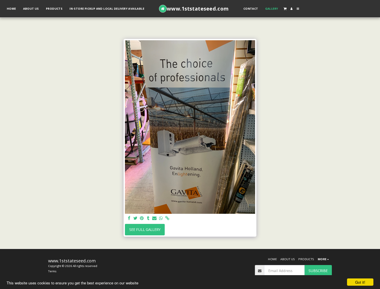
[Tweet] (135, 218)
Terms (52, 271)
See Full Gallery (145, 229)
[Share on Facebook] (129, 218)
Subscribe (318, 270)
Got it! (360, 282)
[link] (167, 218)
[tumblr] (148, 218)
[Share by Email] (154, 218)
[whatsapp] (161, 218)
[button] (285, 8)
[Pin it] (141, 218)
